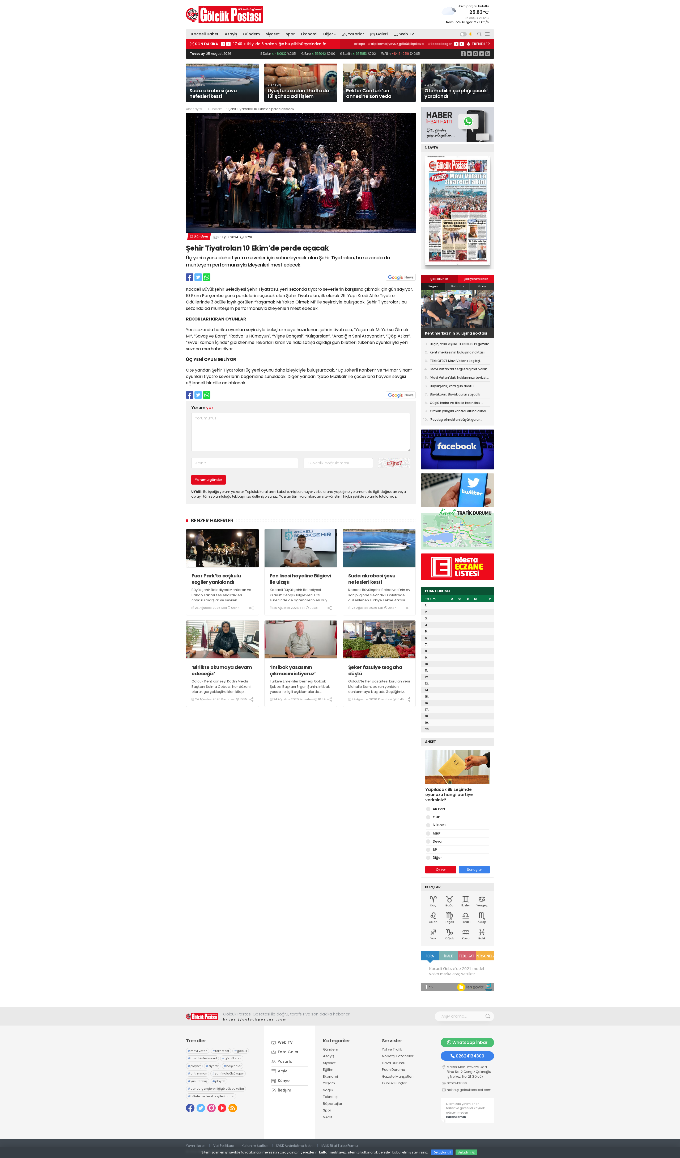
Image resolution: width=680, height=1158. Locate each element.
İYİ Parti (439, 825)
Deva (437, 841)
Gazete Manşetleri (398, 1076)
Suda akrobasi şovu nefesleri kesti (372, 579)
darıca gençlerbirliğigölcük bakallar (216, 1088)
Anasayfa (194, 109)
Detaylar (440, 1152)
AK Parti (439, 808)
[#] (202, 1016)
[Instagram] (475, 53)
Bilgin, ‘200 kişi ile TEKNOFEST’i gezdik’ (459, 344)
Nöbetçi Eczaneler (398, 1056)
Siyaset (273, 34)
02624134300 (470, 1056)
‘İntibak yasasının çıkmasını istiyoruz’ (293, 670)
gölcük (240, 1051)
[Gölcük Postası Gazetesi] (224, 14)
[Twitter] (469, 53)
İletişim (284, 1090)
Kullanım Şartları (255, 1145)
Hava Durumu (393, 1062)
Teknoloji (330, 1096)
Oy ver (441, 869)
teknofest (220, 1051)
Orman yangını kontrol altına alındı (458, 411)
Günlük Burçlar (394, 1083)
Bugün (433, 286)
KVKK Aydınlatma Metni (294, 1145)
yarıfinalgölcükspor (228, 1073)
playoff (194, 1066)
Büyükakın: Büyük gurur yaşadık (455, 394)
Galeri (382, 34)
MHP (436, 833)
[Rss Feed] (487, 53)
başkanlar (232, 1066)
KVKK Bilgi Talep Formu (339, 1145)
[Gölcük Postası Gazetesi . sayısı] (457, 210)
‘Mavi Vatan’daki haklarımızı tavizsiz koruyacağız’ (459, 378)
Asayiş (231, 34)
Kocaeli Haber (205, 34)
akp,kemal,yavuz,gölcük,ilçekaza (384, 43)
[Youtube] (481, 53)
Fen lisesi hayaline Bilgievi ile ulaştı (300, 579)
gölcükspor (231, 1058)
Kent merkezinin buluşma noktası (457, 352)
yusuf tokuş (197, 1081)
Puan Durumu (393, 1069)
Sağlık (328, 1090)
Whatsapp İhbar (469, 1042)
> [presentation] (228, 44)
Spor (290, 34)
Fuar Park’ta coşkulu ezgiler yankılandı (216, 579)
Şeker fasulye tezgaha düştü (375, 670)
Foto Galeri (288, 1052)
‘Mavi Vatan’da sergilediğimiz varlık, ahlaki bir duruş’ (458, 370)
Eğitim (328, 1069)
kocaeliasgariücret (433, 43)
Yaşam (329, 1083)
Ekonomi (309, 34)
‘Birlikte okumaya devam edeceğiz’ (222, 670)
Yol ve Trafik (392, 1049)
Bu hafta (457, 286)
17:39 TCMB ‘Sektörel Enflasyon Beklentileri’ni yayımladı (284, 44)
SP (435, 849)
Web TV (406, 34)
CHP (436, 817)
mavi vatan (197, 1051)
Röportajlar (332, 1103)
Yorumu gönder (208, 479)
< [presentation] (223, 44)
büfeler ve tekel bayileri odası (211, 1096)
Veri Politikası (223, 1145)
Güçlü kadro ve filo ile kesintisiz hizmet (455, 404)
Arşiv (282, 1071)
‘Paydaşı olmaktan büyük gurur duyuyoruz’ (455, 420)
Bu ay (482, 286)
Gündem (251, 34)
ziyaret (212, 1066)
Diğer (328, 34)
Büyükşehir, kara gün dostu (452, 386)
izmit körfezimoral (202, 1058)
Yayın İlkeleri (195, 1145)
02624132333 (457, 1083)
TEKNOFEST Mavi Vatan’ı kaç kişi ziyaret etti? (454, 333)
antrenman (197, 1073)
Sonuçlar (474, 869)
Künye (283, 1080)
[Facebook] (463, 53)
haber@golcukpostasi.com (469, 1090)
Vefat (327, 1117)
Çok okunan (439, 279)
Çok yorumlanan (476, 279)
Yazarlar (356, 34)
